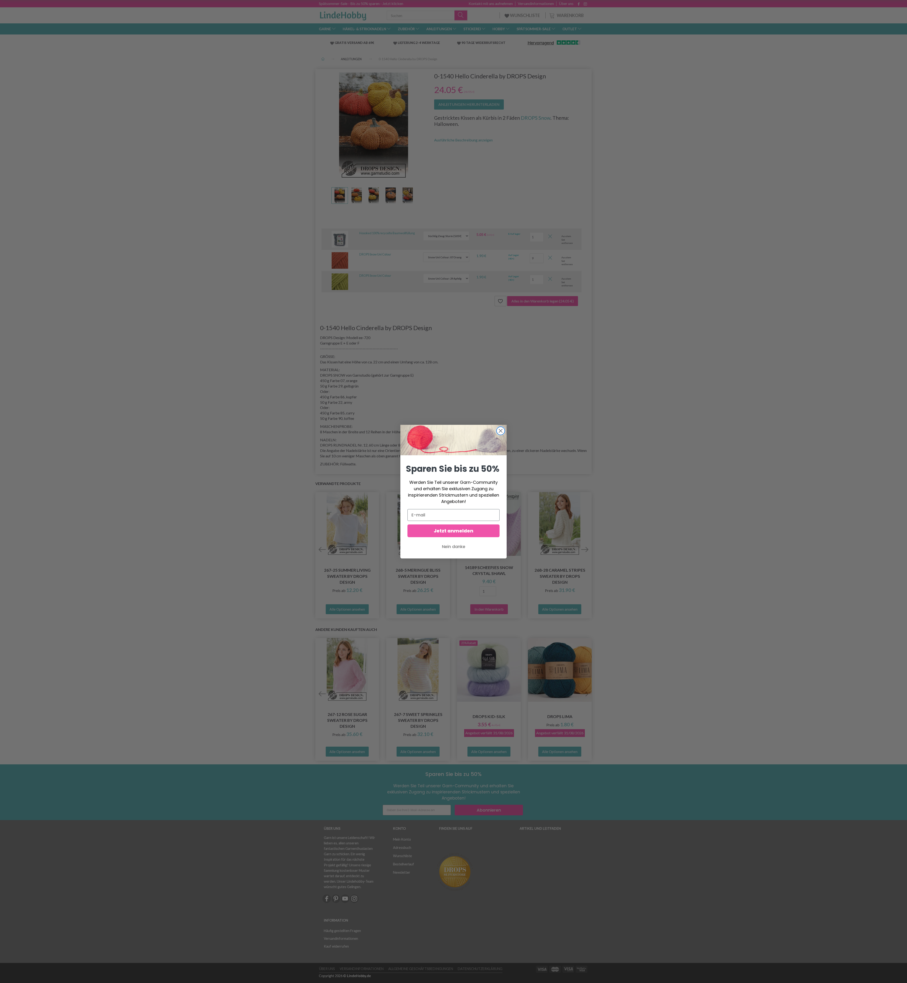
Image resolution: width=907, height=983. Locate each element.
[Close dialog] (500, 431)
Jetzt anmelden (453, 531)
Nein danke (453, 546)
